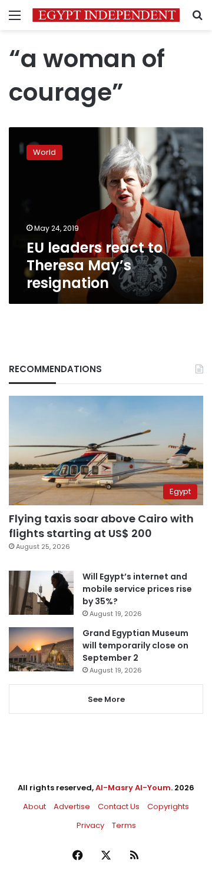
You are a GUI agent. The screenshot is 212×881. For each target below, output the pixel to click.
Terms (124, 825)
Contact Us (119, 806)
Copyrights (168, 806)
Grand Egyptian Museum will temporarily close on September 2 (135, 645)
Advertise (72, 806)
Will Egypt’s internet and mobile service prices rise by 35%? (137, 589)
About (34, 806)
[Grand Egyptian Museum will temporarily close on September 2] (41, 649)
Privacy (90, 825)
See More (106, 699)
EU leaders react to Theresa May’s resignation (94, 265)
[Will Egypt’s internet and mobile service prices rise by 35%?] (41, 593)
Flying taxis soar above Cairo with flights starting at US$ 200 (101, 526)
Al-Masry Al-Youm (133, 787)
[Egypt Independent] (106, 15)
